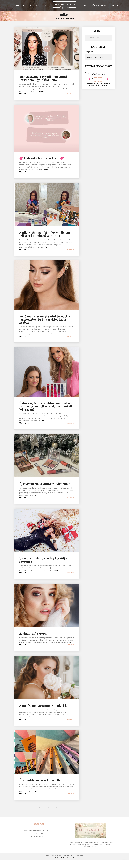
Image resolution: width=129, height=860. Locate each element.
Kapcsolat (117, 5)
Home (57, 18)
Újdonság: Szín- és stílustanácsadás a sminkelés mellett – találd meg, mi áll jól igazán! (46, 406)
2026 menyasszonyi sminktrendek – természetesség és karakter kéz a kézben (45, 319)
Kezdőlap (20, 5)
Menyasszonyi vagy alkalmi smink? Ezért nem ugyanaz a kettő (44, 78)
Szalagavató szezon (33, 633)
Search (108, 38)
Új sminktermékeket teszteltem (41, 780)
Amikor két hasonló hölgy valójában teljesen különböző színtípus (44, 234)
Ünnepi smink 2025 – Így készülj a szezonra (43, 559)
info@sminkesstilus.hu (39, 836)
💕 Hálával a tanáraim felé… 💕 (41, 158)
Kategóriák (89, 52)
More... (41, 91)
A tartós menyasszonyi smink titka (43, 705)
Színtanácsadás (98, 5)
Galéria (33, 5)
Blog (45, 5)
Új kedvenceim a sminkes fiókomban (45, 484)
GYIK (84, 5)
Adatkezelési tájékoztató (64, 857)
